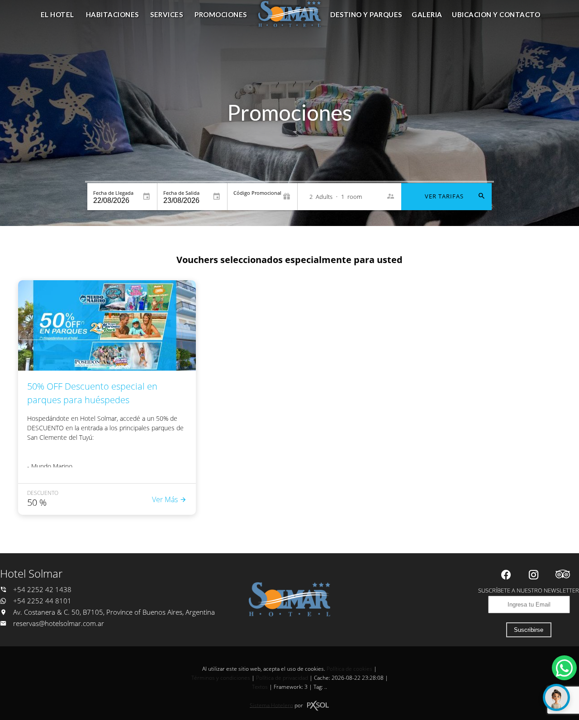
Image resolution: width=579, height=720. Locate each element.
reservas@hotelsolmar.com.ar (58, 623)
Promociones (221, 14)
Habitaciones (112, 14)
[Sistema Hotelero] (318, 706)
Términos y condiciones (220, 678)
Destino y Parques (366, 14)
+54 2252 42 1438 (41, 589)
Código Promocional (257, 192)
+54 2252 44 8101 (41, 601)
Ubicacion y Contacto (496, 14)
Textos (260, 687)
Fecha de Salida (181, 192)
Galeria (427, 14)
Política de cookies (349, 669)
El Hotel (57, 14)
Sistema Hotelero (271, 705)
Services (166, 14)
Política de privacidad (282, 678)
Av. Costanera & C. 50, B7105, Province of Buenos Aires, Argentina (113, 612)
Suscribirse (528, 629)
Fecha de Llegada (113, 192)
